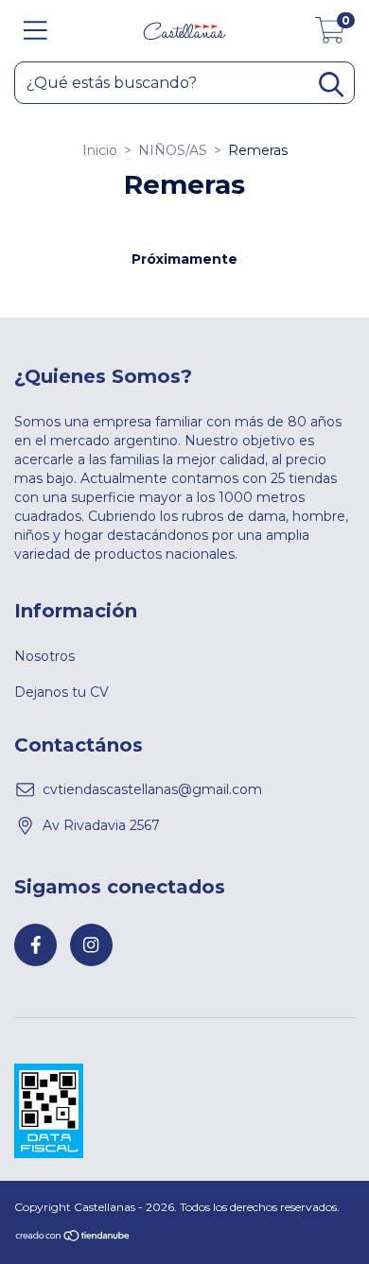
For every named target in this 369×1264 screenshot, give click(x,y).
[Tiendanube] (73, 1238)
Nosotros (44, 656)
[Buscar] (331, 84)
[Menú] (35, 31)
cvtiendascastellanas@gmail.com (152, 789)
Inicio (99, 150)
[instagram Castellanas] (91, 945)
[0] (330, 35)
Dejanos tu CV (61, 692)
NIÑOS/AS (172, 150)
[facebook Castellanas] (35, 945)
